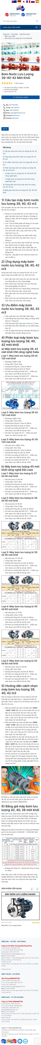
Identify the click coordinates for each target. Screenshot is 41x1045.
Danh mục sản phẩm (11, 27)
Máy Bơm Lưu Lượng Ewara (11, 925)
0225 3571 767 (14, 952)
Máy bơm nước (6, 814)
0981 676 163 (15, 1003)
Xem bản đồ (7, 962)
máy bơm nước (24, 323)
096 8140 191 (18, 982)
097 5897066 (13, 105)
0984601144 (31, 14)
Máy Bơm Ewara (6, 922)
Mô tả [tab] (5, 129)
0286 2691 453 (14, 1007)
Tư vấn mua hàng (20, 97)
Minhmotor (16, 115)
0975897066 (18, 1005)
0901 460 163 (15, 980)
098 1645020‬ (14, 110)
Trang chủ (6, 34)
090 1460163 (15, 107)
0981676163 (15, 14)
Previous (32, 889)
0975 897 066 (18, 950)
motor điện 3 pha (16, 962)
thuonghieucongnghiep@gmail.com (14, 954)
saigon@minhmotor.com (17, 113)
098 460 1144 (15, 948)
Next (37, 889)
